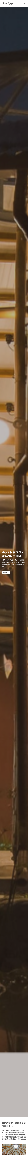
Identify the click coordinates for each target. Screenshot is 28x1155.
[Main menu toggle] (25, 3)
